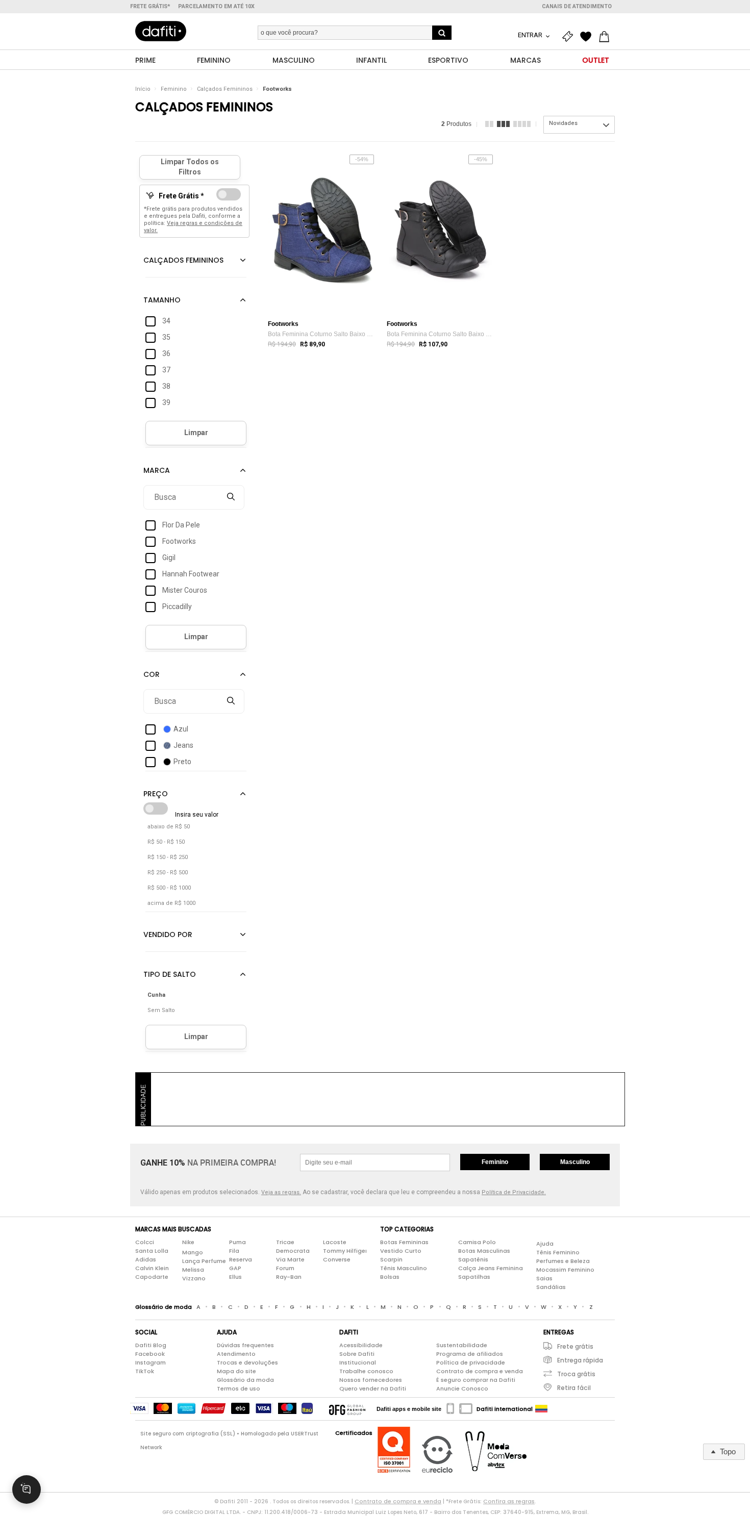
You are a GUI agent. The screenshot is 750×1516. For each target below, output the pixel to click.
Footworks (277, 89)
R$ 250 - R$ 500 (167, 872)
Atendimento (236, 1353)
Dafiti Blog (150, 1345)
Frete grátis (575, 1346)
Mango (192, 1252)
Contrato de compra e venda (479, 1371)
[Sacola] (606, 37)
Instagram (150, 1362)
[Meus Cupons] (570, 37)
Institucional (357, 1362)
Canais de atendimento (577, 6)
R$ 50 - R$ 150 (166, 842)
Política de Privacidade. (514, 1192)
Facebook (150, 1353)
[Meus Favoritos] (588, 37)
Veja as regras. (281, 1192)
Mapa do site (236, 1371)
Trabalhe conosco (366, 1371)
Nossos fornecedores (370, 1379)
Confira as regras (509, 1501)
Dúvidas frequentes (245, 1345)
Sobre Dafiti (356, 1353)
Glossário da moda (245, 1379)
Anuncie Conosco (462, 1388)
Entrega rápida (580, 1360)
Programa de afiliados (469, 1353)
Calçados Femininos (225, 89)
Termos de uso (238, 1388)
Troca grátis (576, 1374)
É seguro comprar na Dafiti (475, 1379)
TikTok (144, 1371)
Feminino (174, 89)
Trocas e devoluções (247, 1362)
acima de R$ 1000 (171, 903)
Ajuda (545, 1243)
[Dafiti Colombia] (541, 1409)
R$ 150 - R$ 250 (167, 857)
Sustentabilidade (461, 1345)
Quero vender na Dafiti (372, 1388)
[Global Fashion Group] (347, 1409)
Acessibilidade (361, 1345)
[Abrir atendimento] (26, 1489)
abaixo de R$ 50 (168, 826)
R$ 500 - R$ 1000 (169, 888)
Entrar (531, 35)
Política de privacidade (470, 1362)
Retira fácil (574, 1387)
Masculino (575, 1162)
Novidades (563, 123)
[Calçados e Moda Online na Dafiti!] (160, 31)
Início (143, 89)
